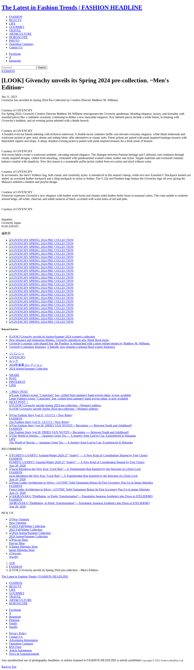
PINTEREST (17, 381)
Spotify (13, 627)
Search (42, 67)
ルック (13, 360)
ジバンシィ (16, 353)
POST (13, 378)
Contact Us (16, 47)
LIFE (12, 23)
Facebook (15, 53)
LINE (12, 385)
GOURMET (16, 27)
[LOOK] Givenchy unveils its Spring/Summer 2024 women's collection (52, 336)
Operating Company (21, 44)
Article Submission (20, 650)
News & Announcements (24, 653)
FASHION (15, 16)
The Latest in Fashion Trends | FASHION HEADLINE (72, 7)
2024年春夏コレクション (25, 364)
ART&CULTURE (20, 33)
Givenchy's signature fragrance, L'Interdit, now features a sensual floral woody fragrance (62, 346)
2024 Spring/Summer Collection (28, 368)
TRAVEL (15, 30)
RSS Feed (15, 647)
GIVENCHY (17, 357)
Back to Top (9, 666)
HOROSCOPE (18, 37)
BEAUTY (15, 20)
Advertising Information (23, 640)
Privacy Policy (18, 633)
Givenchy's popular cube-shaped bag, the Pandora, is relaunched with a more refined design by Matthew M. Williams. (79, 343)
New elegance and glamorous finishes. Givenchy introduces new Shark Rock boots (59, 340)
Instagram (15, 60)
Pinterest (14, 620)
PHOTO (14, 40)
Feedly (13, 623)
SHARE (14, 375)
